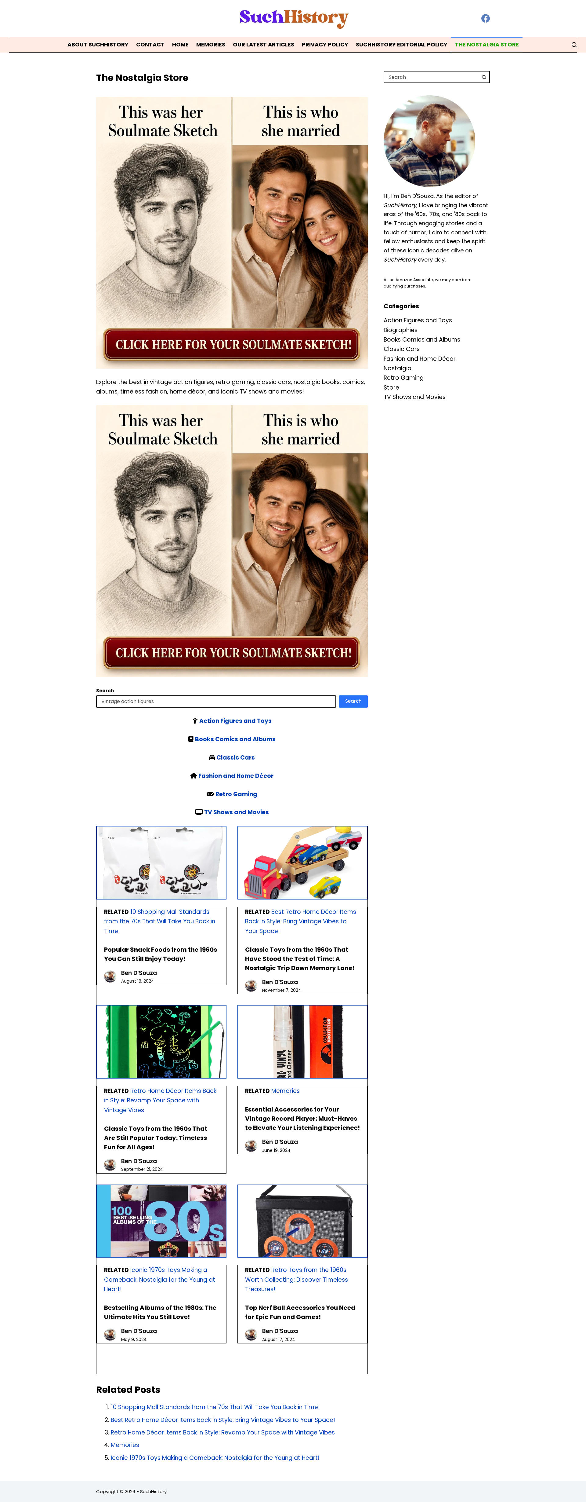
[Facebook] (485, 18)
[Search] (574, 44)
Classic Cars (235, 757)
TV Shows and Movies (236, 812)
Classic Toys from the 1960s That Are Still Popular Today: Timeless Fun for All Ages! (155, 1137)
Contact (150, 44)
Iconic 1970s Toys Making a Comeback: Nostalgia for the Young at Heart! (159, 1279)
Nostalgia (397, 368)
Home (180, 44)
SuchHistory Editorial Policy (401, 44)
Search (353, 701)
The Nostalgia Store (487, 44)
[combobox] (431, 77)
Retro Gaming (236, 794)
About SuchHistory (97, 44)
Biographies (401, 330)
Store (391, 387)
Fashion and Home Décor (235, 776)
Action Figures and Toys (235, 721)
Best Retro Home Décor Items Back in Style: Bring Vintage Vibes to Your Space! (300, 921)
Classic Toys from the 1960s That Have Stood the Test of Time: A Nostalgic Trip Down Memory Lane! (299, 958)
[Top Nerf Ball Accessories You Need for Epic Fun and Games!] (302, 1221)
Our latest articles (263, 44)
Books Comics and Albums (235, 739)
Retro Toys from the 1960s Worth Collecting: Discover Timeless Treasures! (296, 1279)
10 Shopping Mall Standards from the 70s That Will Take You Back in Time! (159, 921)
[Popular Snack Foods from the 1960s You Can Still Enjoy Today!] (161, 862)
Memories (210, 44)
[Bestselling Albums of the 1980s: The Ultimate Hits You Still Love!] (161, 1221)
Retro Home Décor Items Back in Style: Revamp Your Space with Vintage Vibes (160, 1100)
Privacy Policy (325, 44)
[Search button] (483, 76)
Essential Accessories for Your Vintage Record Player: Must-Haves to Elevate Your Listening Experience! (302, 1118)
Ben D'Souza (417, 196)
